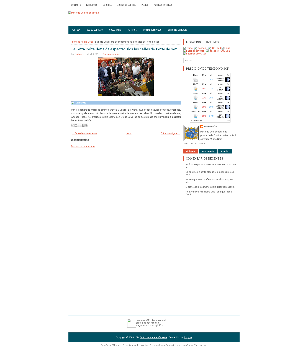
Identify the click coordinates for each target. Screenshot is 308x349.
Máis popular (208, 151)
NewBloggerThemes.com (195, 345)
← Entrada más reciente (84, 133)
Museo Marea (115, 29)
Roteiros (132, 29)
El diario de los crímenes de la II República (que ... (211, 187)
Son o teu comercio (177, 29)
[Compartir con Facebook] (83, 125)
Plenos (145, 4)
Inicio (129, 133)
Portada (76, 29)
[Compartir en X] (79, 125)
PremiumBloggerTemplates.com (165, 345)
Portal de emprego (152, 29)
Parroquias (91, 4)
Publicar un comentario (83, 146)
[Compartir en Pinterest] (86, 125)
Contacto (76, 4)
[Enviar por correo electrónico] (73, 125)
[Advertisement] (210, 253)
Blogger (188, 337)
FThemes (116, 345)
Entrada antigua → (170, 133)
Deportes (107, 4)
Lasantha (144, 345)
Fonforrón (79, 54)
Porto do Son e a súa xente (153, 337)
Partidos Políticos (163, 4)
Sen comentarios (111, 54)
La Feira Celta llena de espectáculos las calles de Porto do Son (124, 49)
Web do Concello (94, 29)
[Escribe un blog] (76, 125)
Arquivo (225, 151)
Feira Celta (87, 41)
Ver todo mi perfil (194, 144)
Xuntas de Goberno (126, 4)
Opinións (190, 151)
